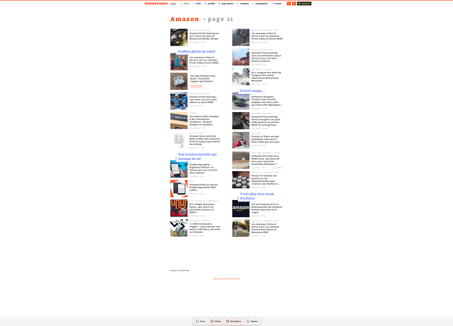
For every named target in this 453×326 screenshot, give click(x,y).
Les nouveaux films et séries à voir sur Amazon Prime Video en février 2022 (267, 36)
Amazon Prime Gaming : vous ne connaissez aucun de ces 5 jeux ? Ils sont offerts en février (266, 57)
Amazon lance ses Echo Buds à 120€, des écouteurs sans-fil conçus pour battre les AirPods (204, 140)
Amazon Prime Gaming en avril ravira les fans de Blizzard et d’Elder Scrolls (204, 36)
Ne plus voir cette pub (179, 270)
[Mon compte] (289, 3)
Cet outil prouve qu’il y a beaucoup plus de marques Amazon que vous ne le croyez (266, 208)
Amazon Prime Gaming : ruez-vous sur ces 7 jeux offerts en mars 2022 (203, 99)
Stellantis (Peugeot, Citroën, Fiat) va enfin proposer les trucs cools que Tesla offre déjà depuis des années (266, 100)
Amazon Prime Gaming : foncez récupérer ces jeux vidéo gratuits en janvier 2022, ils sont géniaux (265, 120)
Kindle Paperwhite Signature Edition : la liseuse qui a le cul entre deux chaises (203, 168)
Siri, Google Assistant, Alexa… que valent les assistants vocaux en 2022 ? (202, 208)
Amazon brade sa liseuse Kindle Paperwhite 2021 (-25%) (203, 187)
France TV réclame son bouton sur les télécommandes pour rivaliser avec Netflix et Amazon (264, 179)
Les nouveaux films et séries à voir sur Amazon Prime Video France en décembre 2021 (265, 228)
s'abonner (305, 3)
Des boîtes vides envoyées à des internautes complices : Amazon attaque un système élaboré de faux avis (204, 120)
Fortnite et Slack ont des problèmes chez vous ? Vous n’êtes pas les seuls (265, 139)
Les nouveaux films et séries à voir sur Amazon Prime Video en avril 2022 (203, 60)
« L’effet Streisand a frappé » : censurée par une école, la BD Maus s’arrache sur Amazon (204, 228)
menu (173, 3)
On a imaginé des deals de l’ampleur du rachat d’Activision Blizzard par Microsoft (266, 76)
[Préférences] (294, 3)
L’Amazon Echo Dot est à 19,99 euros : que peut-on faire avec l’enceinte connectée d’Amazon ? (265, 160)
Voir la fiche (196, 86)
